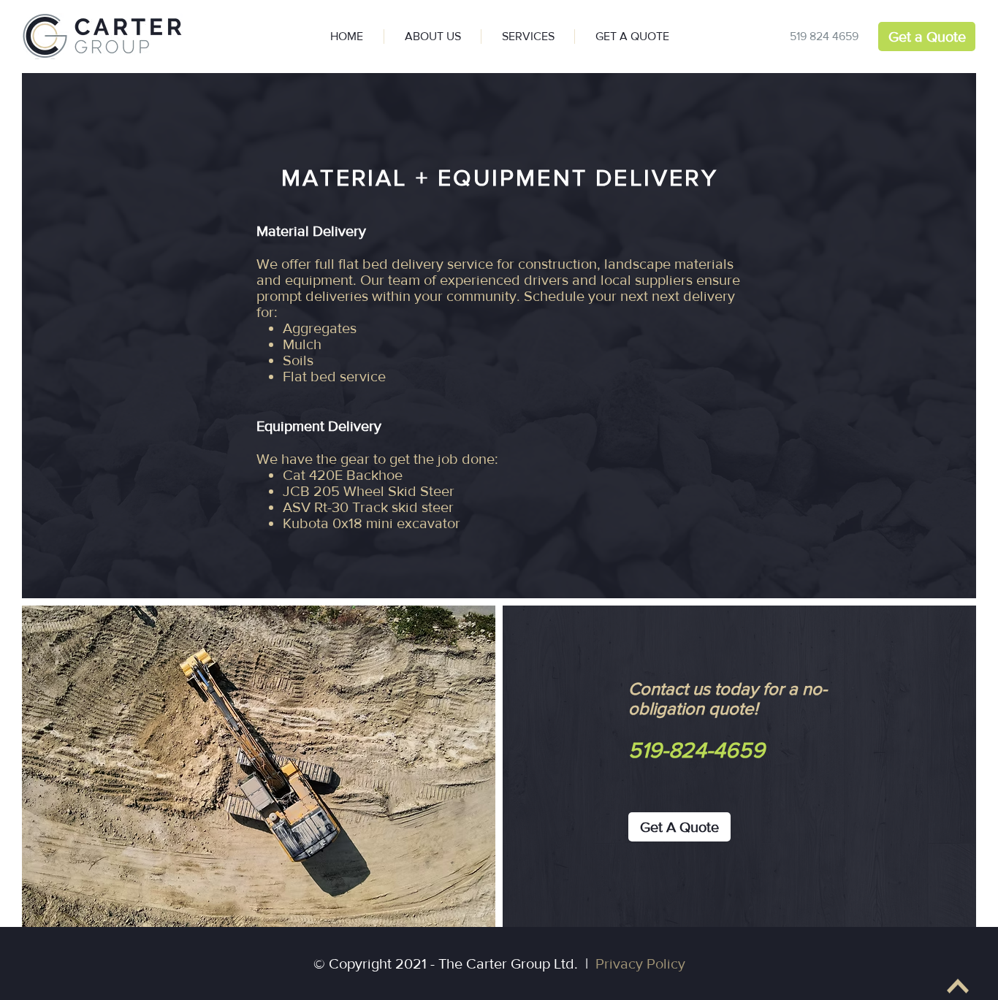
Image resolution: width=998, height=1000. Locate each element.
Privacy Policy (640, 963)
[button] (527, 36)
